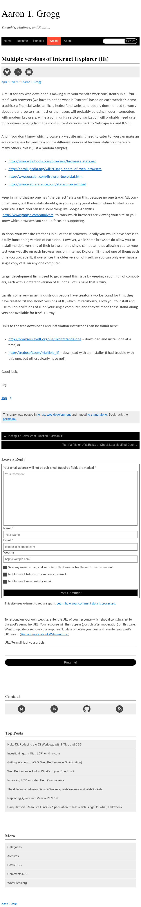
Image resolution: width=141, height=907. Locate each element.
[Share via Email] (29, 71)
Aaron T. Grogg (9, 903)
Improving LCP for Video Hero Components (35, 780)
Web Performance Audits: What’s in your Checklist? (40, 771)
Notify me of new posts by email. (30, 581)
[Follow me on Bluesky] (21, 708)
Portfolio (38, 41)
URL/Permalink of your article (24, 642)
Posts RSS (14, 865)
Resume (22, 41)
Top (6, 398)
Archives (13, 856)
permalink (9, 419)
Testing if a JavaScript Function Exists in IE (33, 436)
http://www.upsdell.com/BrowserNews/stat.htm (45, 177)
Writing (54, 41)
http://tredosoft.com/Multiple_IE (33, 353)
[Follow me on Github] (86, 708)
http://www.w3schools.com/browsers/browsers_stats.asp (52, 161)
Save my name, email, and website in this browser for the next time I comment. (61, 567)
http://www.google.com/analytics (28, 215)
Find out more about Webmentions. (44, 634)
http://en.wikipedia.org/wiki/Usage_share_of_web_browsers (55, 169)
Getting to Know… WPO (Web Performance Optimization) (44, 762)
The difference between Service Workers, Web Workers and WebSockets (54, 789)
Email (8, 540)
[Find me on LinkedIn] (54, 708)
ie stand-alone (97, 414)
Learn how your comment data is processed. (86, 603)
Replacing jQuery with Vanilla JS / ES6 (32, 798)
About (68, 41)
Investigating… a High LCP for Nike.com (33, 753)
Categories (14, 847)
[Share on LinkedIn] (18, 71)
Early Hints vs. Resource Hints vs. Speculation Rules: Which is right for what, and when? (64, 807)
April (4, 82)
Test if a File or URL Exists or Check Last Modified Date (99, 444)
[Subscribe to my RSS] (119, 708)
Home (8, 41)
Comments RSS (17, 874)
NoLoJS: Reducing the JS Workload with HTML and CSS (44, 744)
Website (8, 552)
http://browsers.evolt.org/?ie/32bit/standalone (44, 339)
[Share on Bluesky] (6, 71)
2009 (14, 82)
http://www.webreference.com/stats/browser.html (47, 184)
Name (8, 528)
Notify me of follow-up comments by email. (37, 574)
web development (59, 414)
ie (38, 414)
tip (43, 414)
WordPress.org (17, 883)
